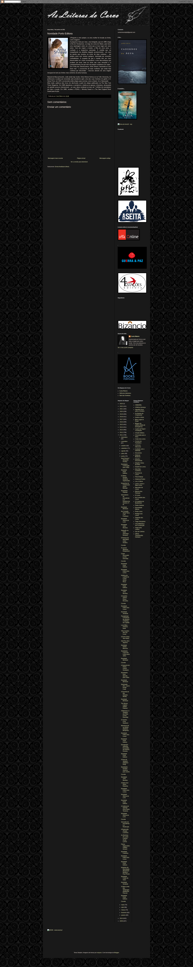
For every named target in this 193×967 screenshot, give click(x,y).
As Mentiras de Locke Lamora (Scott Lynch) (124, 838)
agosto (123, 451)
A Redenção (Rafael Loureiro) (125, 831)
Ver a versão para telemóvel (79, 162)
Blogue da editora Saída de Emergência (140, 425)
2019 (121, 414)
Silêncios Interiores (125, 393)
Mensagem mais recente (55, 158)
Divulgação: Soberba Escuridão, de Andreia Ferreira (125, 748)
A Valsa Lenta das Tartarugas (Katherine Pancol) (125, 890)
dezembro (124, 437)
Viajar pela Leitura (138, 528)
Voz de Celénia (139, 531)
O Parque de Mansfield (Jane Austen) (125, 540)
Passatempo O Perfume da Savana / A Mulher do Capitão (125, 619)
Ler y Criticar (139, 481)
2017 (121, 419)
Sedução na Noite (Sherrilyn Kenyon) (125, 533)
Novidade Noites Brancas (124, 646)
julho (123, 453)
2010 (121, 918)
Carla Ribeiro (135, 336)
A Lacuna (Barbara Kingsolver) (125, 549)
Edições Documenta (138, 459)
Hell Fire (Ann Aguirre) (125, 641)
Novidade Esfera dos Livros (125, 571)
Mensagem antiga (105, 158)
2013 (121, 430)
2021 (121, 409)
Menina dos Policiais (138, 492)
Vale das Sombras (124, 395)
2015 (121, 424)
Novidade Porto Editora (124, 471)
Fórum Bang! (139, 477)
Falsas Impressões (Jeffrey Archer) (125, 846)
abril (122, 907)
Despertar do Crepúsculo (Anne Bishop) (125, 485)
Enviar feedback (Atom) (62, 166)
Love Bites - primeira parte (124, 626)
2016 (121, 422)
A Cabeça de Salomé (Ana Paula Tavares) (125, 808)
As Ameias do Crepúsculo (139, 414)
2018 (121, 416)
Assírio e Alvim (139, 417)
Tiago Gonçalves (140, 521)
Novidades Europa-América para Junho (125, 769)
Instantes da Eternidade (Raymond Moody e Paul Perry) (125, 871)
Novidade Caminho (124, 852)
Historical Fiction (140, 479)
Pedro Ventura (139, 505)
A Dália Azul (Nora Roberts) (124, 784)
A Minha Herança (140, 407)
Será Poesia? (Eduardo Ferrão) (125, 460)
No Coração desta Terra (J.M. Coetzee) (125, 514)
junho (123, 456)
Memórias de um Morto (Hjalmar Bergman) (125, 728)
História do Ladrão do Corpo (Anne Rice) (125, 579)
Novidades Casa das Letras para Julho (125, 653)
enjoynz (99, 952)
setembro (124, 448)
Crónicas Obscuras (138, 445)
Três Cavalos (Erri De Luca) (125, 632)
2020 (121, 411)
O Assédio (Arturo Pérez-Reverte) (124, 598)
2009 (121, 921)
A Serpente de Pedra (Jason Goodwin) (125, 668)
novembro (124, 441)
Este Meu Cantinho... (138, 469)
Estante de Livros (140, 467)
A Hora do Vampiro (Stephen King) (124, 762)
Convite (123, 545)
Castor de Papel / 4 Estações (140, 429)
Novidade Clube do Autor (124, 878)
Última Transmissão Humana (139, 535)
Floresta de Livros (138, 473)
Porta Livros (138, 511)
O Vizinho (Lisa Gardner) (124, 721)
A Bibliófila (138, 405)
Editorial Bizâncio (137, 456)
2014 (121, 427)
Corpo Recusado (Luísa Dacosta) (125, 556)
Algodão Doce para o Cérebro (139, 410)
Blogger (116, 952)
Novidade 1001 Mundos (124, 526)
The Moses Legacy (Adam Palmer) (124, 706)
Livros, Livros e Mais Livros (139, 484)
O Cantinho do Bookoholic (139, 502)
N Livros (137, 495)
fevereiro (124, 912)
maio (123, 905)
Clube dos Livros (140, 439)
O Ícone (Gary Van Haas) (125, 637)
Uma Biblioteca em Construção (139, 524)
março (123, 910)
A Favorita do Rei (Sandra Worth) (125, 694)
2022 (121, 406)
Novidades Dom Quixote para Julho (125, 675)
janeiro (123, 915)
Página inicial (81, 158)
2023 (121, 403)
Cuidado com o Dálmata (139, 449)
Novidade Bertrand (124, 507)
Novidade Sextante (124, 612)
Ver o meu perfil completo (125, 347)
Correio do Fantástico (138, 442)
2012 (121, 432)
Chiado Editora (139, 433)
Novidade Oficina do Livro (125, 520)
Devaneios (138, 453)
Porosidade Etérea (138, 508)
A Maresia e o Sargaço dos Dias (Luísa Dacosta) (125, 714)
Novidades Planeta (124, 491)
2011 (121, 435)
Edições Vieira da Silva (139, 463)
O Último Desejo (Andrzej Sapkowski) (125, 478)
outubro (123, 445)
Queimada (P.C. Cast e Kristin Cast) (125, 687)
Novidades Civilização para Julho (125, 465)
